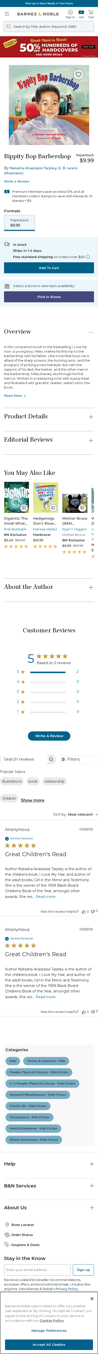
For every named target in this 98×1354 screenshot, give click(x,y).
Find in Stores (49, 297)
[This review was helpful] (83, 911)
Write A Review (49, 736)
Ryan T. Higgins (74, 529)
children (9, 798)
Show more (32, 800)
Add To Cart (49, 268)
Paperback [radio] (19, 223)
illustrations (12, 781)
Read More (13, 396)
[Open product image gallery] (49, 105)
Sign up (83, 1270)
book (33, 781)
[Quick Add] (24, 508)
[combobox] (75, 814)
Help (9, 1164)
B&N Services (20, 1186)
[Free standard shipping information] (88, 257)
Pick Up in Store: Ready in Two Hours (49, 3)
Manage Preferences (49, 1330)
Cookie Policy (52, 1320)
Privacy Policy (67, 1289)
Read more (46, 896)
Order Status (22, 1235)
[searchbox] (23, 759)
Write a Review (16, 181)
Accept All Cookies (49, 1344)
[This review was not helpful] (92, 911)
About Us (15, 1207)
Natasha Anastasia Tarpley (33, 168)
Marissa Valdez (45, 529)
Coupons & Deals (25, 1245)
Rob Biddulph (15, 529)
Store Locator (22, 1225)
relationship (54, 781)
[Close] (91, 1298)
